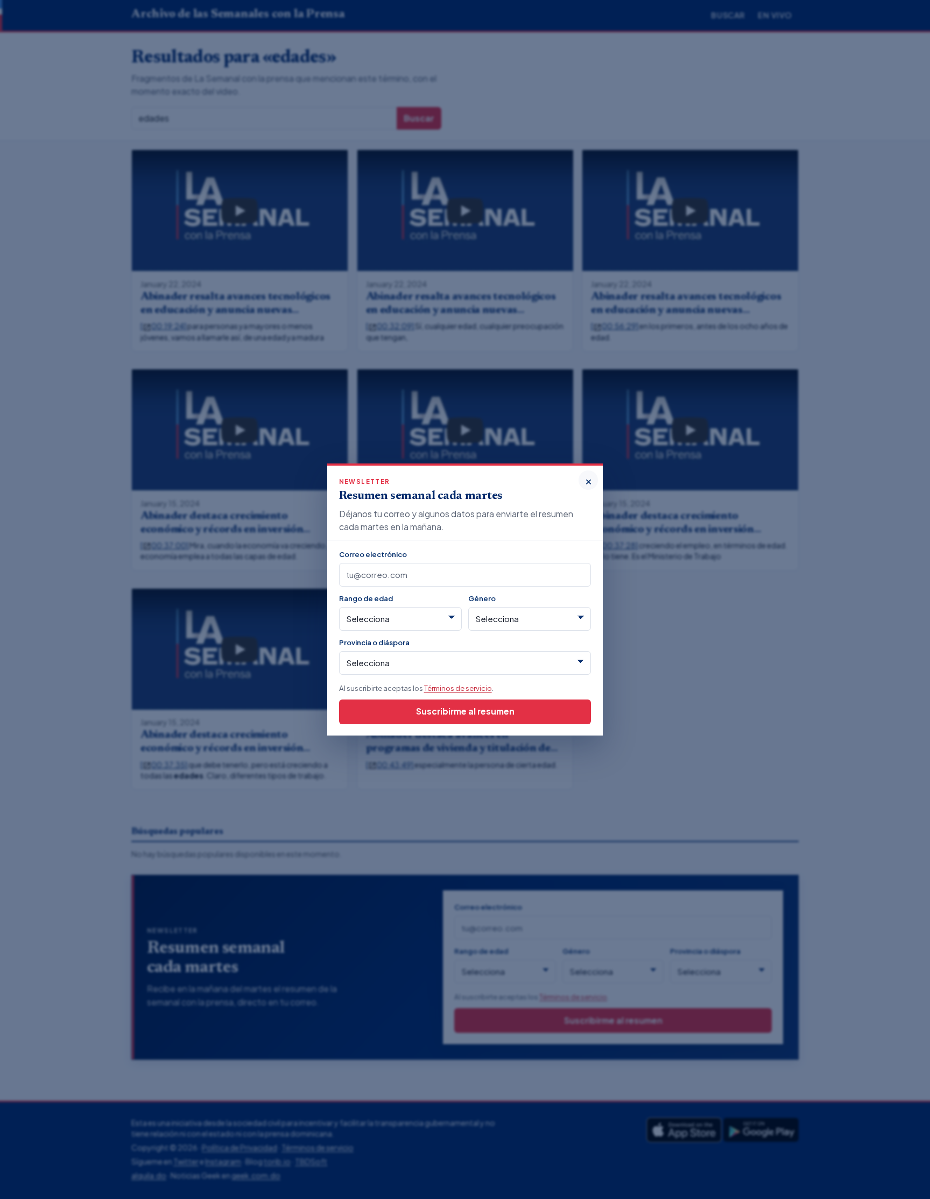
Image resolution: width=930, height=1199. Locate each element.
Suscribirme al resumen (465, 711)
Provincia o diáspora (374, 642)
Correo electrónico (373, 554)
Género (482, 598)
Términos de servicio (458, 688)
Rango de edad (366, 598)
